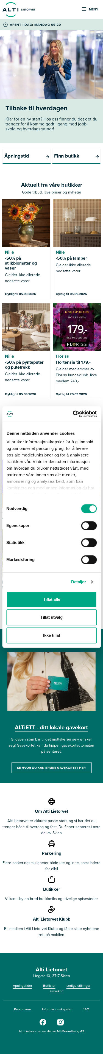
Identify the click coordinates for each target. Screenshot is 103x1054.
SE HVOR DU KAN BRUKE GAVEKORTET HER (51, 767)
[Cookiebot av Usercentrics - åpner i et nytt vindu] (73, 413)
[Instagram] (60, 1024)
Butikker (49, 985)
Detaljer (78, 581)
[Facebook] (43, 1024)
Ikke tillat (51, 635)
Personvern (22, 1009)
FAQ (86, 1009)
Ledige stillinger (78, 985)
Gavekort (57, 991)
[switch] (89, 525)
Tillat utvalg (51, 617)
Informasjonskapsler (57, 1009)
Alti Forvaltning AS (70, 1031)
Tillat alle (51, 599)
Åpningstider (22, 985)
